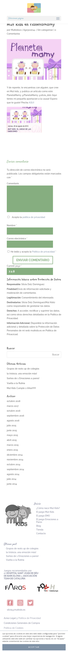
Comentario (13, 183)
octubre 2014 (13, 464)
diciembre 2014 (15, 455)
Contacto (41, 533)
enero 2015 (12, 450)
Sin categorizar (45, 30)
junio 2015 (12, 430)
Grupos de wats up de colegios (23, 368)
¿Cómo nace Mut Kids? (48, 508)
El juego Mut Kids (45, 512)
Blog (38, 526)
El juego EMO (43, 515)
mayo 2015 (12, 435)
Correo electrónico (17, 238)
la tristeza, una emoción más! (22, 373)
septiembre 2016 (15, 415)
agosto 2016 (13, 420)
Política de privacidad (43, 251)
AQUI (31, 102)
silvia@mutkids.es (16, 609)
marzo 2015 (13, 445)
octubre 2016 (13, 410)
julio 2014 (11, 479)
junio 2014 (12, 484)
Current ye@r (14, 266)
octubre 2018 (13, 401)
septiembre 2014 (15, 469)
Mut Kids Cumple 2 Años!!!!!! (21, 388)
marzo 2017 (13, 406)
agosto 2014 (13, 474)
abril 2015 (12, 440)
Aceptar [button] (34, 647)
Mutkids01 (16, 30)
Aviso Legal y (22, 618)
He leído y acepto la (33, 251)
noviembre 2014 (15, 459)
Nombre (12, 225)
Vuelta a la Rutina (16, 383)
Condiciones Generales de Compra (22, 623)
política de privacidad (33, 217)
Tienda (39, 529)
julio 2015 (11, 425)
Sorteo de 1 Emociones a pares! (23, 378)
